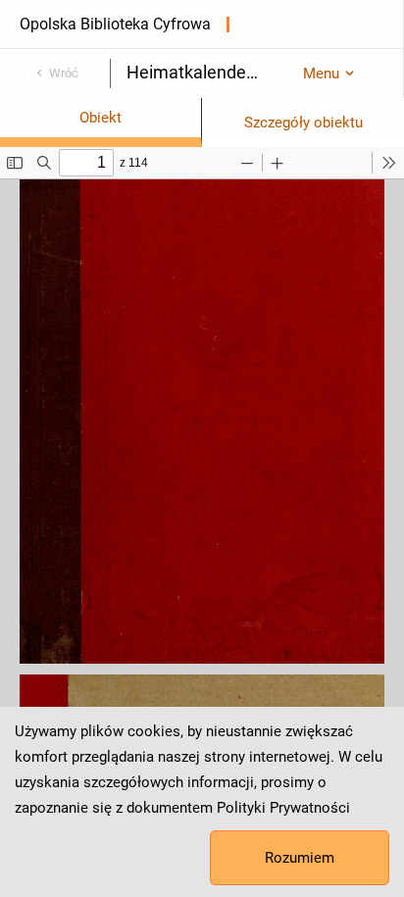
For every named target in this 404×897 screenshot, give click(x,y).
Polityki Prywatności (283, 808)
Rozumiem (299, 858)
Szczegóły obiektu (303, 122)
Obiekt (100, 117)
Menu (321, 73)
